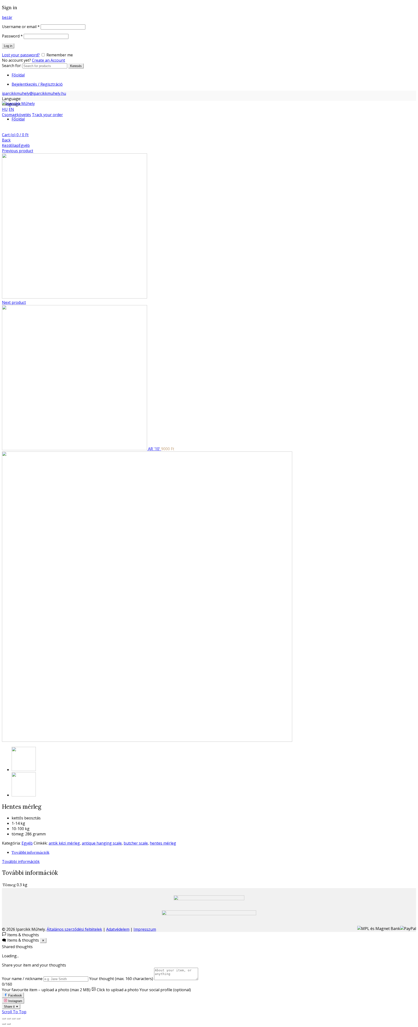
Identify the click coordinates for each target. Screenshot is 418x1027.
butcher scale (136, 843)
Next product (14, 302)
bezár (7, 17)
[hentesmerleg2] (24, 795)
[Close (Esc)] (4, 1018)
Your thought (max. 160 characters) (121, 978)
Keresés (76, 66)
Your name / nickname (22, 978)
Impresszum (145, 929)
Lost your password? (21, 55)
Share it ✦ (11, 1006)
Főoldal (18, 75)
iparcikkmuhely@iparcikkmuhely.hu (34, 93)
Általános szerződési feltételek (74, 929)
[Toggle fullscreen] (13, 1018)
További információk (30, 852)
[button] (209, 934)
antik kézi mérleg (64, 843)
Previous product (17, 150)
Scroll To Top (14, 1011)
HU (5, 109)
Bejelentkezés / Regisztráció (37, 84)
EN (11, 109)
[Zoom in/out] (18, 1018)
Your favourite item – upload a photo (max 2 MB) (46, 989)
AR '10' (154, 448)
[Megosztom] (9, 1018)
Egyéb (24, 145)
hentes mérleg (163, 843)
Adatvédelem (117, 929)
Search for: (12, 65)
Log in (8, 46)
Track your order (47, 114)
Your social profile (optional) (165, 989)
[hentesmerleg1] (147, 740)
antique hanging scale (102, 843)
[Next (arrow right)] (9, 1024)
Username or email (21, 26)
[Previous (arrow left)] (4, 1024)
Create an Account (48, 60)
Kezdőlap (10, 145)
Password (12, 36)
